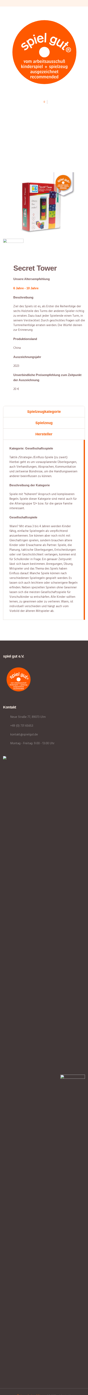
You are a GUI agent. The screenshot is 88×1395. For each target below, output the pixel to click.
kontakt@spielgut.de (24, 734)
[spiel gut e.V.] (44, 51)
